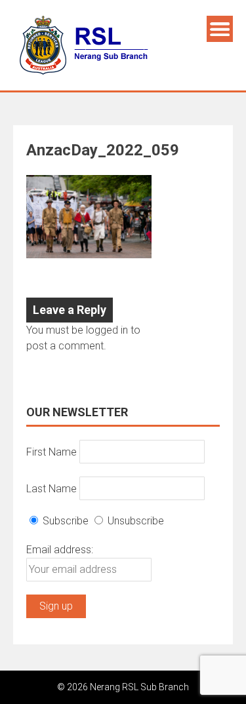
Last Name (51, 488)
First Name (51, 451)
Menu (220, 29)
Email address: (59, 549)
